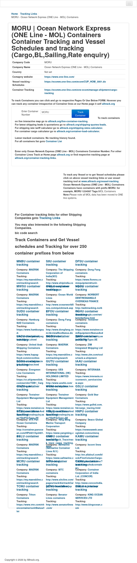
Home (14, 13)
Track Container (80, 113)
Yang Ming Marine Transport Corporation (58, 423)
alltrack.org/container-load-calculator (78, 131)
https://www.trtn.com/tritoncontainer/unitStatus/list (30, 508)
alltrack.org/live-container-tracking (68, 121)
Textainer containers (86, 321)
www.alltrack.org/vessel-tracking (100, 181)
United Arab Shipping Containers (29, 346)
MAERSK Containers (28, 271)
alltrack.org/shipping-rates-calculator (81, 128)
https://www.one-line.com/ (59, 76)
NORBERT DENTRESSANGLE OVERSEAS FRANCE (87, 298)
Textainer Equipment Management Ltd (30, 398)
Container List (54, 141)
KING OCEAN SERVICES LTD (89, 496)
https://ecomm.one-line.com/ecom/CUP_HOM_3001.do (75, 81)
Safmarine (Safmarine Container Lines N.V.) (58, 448)
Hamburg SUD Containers (28, 321)
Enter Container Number (30, 113)
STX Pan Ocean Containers (27, 421)
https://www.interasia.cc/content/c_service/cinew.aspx (89, 379)
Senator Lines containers (56, 496)
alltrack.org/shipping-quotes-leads (86, 124)
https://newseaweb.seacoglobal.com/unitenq (89, 431)
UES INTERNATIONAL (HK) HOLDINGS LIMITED (58, 373)
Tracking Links (28, 13)
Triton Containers (26, 496)
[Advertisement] (39, 190)
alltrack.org (108, 103)
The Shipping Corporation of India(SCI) (60, 273)
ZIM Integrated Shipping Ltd (89, 346)
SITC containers (55, 471)
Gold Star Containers (86, 396)
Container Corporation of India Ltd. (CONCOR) (87, 473)
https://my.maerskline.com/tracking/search (30, 281)
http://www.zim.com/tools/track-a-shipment (89, 356)
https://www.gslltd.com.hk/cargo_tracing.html (88, 406)
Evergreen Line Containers (28, 371)
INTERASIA (94, 369)
